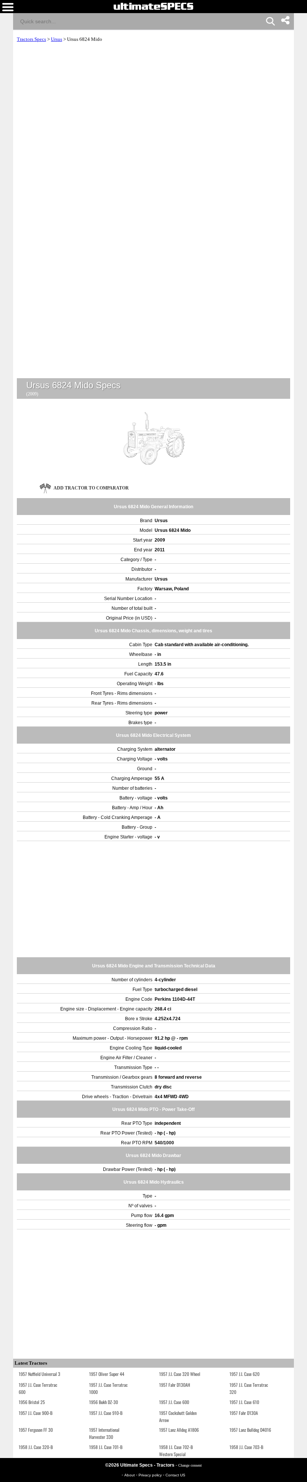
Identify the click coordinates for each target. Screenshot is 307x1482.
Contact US (175, 1475)
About (130, 1475)
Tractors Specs (31, 39)
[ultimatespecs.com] (153, 6)
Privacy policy (151, 1475)
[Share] (285, 20)
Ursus (56, 39)
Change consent (190, 1465)
